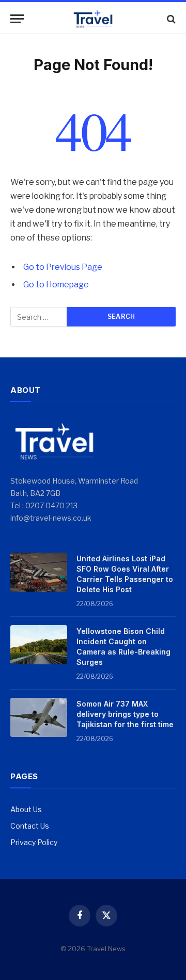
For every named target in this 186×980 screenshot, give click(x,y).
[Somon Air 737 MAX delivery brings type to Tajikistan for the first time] (38, 717)
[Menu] (17, 18)
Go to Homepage (56, 284)
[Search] (170, 18)
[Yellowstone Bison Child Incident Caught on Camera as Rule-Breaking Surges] (38, 644)
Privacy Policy (33, 842)
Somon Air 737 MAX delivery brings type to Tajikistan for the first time (125, 714)
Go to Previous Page (62, 267)
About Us (26, 809)
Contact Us (29, 825)
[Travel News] (93, 19)
